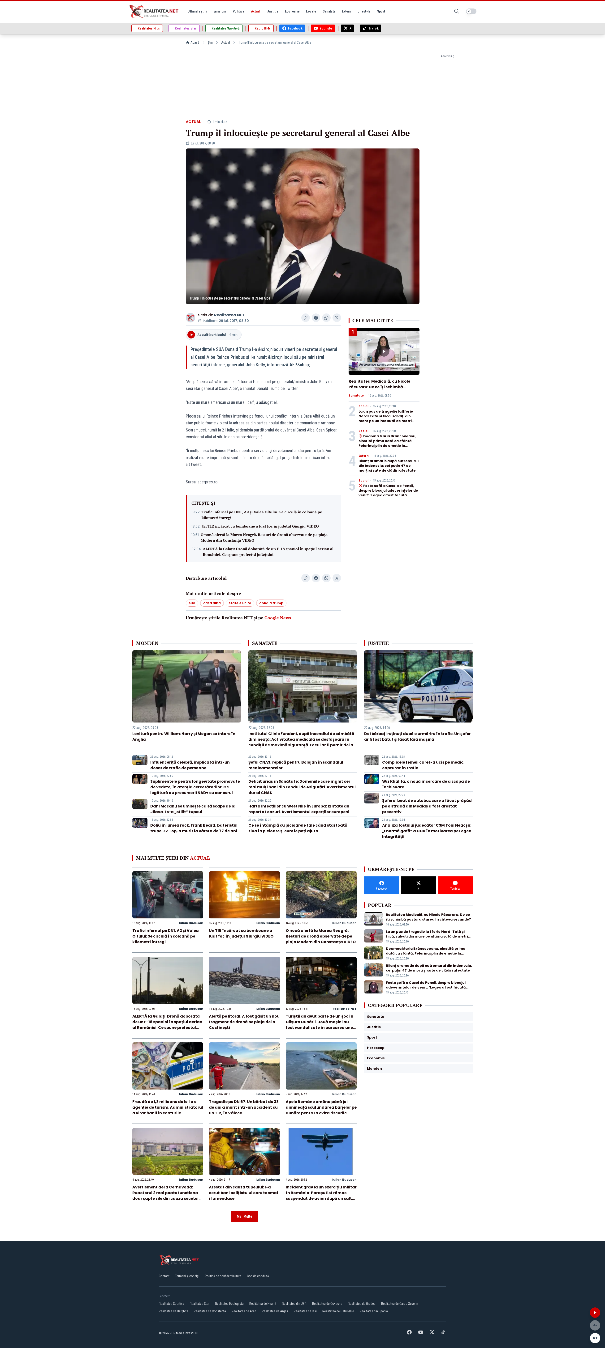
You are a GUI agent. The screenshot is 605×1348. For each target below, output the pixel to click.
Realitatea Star (199, 1304)
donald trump (271, 603)
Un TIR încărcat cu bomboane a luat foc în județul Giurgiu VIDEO (260, 526)
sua (192, 603)
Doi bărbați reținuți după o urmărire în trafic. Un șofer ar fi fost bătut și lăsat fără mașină (417, 736)
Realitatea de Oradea (362, 1304)
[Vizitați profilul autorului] (190, 317)
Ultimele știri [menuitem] (197, 11)
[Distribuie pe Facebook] (316, 317)
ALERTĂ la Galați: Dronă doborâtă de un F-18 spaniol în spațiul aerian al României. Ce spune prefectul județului (268, 551)
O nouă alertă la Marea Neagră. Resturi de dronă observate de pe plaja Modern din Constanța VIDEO (264, 537)
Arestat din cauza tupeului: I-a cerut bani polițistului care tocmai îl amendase (243, 1192)
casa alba (212, 603)
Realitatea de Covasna (327, 1304)
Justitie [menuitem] (272, 11)
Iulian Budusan (191, 923)
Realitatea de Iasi (305, 1311)
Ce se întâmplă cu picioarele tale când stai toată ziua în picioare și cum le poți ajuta (297, 828)
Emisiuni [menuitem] (219, 11)
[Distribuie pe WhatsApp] (326, 317)
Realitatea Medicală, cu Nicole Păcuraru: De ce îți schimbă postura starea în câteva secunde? (379, 390)
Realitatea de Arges (275, 1311)
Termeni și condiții (187, 1276)
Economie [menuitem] (292, 11)
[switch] (471, 11)
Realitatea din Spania (374, 1311)
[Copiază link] (305, 317)
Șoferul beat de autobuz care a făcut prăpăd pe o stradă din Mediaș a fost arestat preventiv (427, 806)
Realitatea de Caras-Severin (399, 1304)
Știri (210, 42)
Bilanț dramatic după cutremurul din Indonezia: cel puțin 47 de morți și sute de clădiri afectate (389, 466)
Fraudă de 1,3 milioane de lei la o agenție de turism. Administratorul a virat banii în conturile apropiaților (167, 1110)
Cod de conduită (258, 1276)
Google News (277, 618)
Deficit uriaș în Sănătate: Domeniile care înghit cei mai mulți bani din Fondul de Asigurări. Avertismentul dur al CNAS (302, 787)
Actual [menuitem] (255, 11)
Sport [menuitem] (381, 11)
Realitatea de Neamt (262, 1304)
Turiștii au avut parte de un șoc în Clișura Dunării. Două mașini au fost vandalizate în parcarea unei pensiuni (320, 1025)
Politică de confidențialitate (223, 1276)
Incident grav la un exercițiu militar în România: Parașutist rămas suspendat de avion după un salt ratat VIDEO (321, 1195)
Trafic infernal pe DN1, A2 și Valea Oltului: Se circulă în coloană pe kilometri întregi (262, 514)
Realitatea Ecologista (229, 1304)
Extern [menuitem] (346, 11)
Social (363, 406)
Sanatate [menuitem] (329, 11)
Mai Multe (244, 1216)
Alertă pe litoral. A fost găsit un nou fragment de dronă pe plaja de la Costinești (244, 1022)
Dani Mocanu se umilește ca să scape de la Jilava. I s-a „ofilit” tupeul (193, 809)
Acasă (194, 42)
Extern (364, 456)
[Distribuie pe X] (337, 317)
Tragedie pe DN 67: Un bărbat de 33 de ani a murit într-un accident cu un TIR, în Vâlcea (244, 1107)
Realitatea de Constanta (210, 1311)
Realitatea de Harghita (173, 1311)
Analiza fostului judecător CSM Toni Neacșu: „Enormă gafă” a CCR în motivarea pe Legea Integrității (426, 831)
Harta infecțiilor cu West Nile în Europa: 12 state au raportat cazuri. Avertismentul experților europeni (298, 809)
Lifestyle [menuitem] (364, 11)
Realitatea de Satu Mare (338, 1311)
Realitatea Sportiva (171, 1304)
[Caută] (456, 11)
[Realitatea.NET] (154, 11)
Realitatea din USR (294, 1304)
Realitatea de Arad (244, 1311)
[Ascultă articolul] (595, 1312)
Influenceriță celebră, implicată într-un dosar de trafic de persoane (190, 765)
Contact (164, 1276)
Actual (225, 42)
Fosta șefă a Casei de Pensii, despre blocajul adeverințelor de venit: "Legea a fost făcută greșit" (388, 492)
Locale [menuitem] (311, 11)
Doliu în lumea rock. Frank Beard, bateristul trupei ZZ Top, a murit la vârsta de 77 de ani (194, 828)
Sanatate (356, 395)
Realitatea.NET (229, 315)
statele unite (240, 603)
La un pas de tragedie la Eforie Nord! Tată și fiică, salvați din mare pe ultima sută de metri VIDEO (386, 418)
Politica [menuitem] (238, 11)
